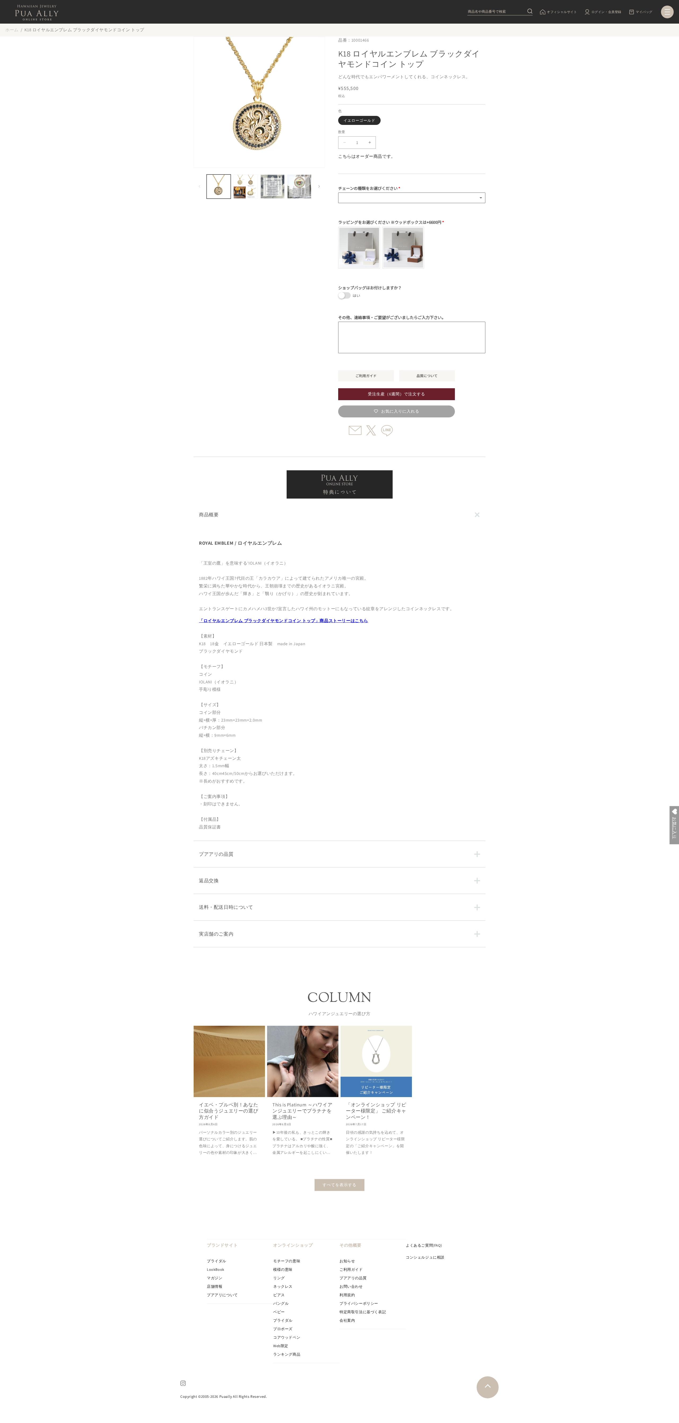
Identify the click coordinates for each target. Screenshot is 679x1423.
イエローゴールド (359, 120)
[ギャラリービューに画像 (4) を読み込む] (299, 186)
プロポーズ (283, 1328)
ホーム (12, 30)
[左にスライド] (199, 186)
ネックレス (283, 1286)
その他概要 (351, 1245)
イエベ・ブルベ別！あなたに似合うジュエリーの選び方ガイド (228, 1111)
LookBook (215, 1269)
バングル (281, 1303)
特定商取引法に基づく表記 (363, 1311)
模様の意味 (283, 1269)
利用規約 (347, 1295)
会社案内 (347, 1320)
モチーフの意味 (286, 1261)
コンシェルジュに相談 (425, 1257)
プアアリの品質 (353, 1278)
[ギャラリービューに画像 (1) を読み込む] (219, 186)
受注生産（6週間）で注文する (396, 393)
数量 (341, 132)
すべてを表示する (339, 1184)
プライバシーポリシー (359, 1303)
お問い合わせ (351, 1286)
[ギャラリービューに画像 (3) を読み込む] (272, 186)
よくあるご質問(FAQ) (424, 1245)
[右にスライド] (319, 186)
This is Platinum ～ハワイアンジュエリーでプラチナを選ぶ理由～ (302, 1111)
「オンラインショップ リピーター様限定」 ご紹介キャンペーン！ (376, 1111)
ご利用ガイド (351, 1269)
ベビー (279, 1311)
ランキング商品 (286, 1354)
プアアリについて (222, 1295)
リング (279, 1278)
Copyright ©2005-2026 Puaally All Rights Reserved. (223, 1396)
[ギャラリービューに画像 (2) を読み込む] (245, 186)
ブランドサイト (222, 1245)
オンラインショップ (293, 1245)
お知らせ (347, 1261)
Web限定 (280, 1345)
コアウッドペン (286, 1337)
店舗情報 (214, 1286)
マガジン (214, 1278)
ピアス (279, 1295)
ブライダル (216, 1261)
